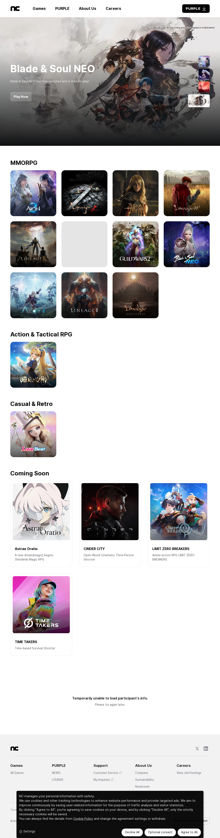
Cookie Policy (83, 819)
